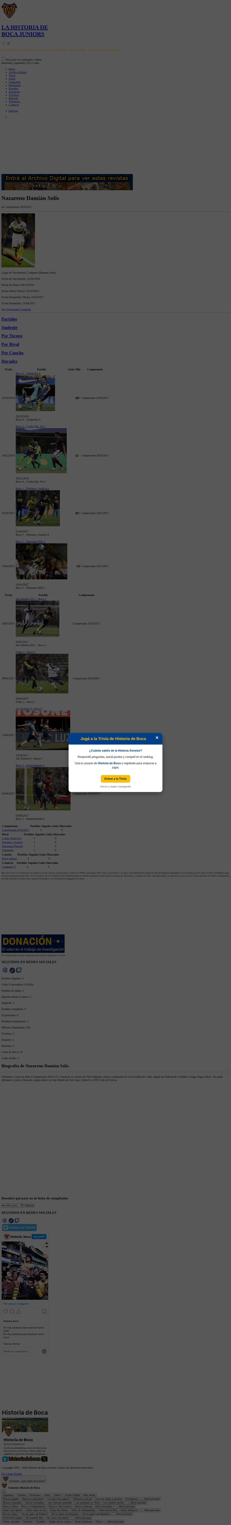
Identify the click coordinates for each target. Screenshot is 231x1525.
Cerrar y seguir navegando (115, 786)
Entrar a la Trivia (115, 778)
